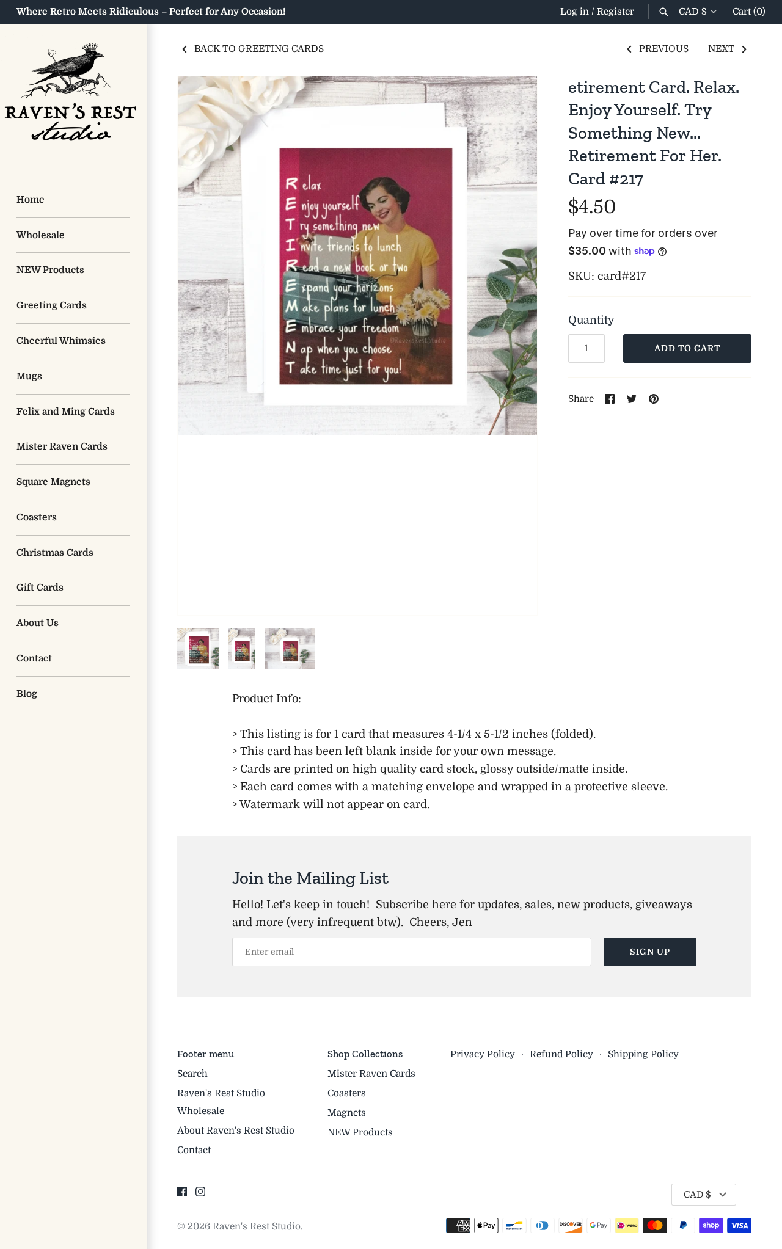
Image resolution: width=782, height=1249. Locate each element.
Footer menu (205, 1053)
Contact (34, 658)
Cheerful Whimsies (61, 340)
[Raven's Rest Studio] (73, 97)
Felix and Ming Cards (65, 411)
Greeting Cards (51, 305)
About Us (37, 622)
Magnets (346, 1112)
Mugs (29, 376)
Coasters (36, 517)
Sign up (650, 951)
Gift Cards (40, 587)
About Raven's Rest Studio (235, 1130)
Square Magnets (53, 481)
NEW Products (50, 269)
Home (30, 199)
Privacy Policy (482, 1054)
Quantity (591, 320)
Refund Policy (561, 1054)
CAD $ (693, 11)
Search (192, 1073)
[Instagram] (200, 1195)
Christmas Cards (54, 552)
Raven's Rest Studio (257, 1226)
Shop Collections (365, 1053)
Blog (26, 693)
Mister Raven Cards (62, 446)
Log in (574, 11)
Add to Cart (687, 348)
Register (615, 11)
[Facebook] (182, 1195)
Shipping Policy (643, 1054)
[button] (511, 345)
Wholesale (40, 235)
